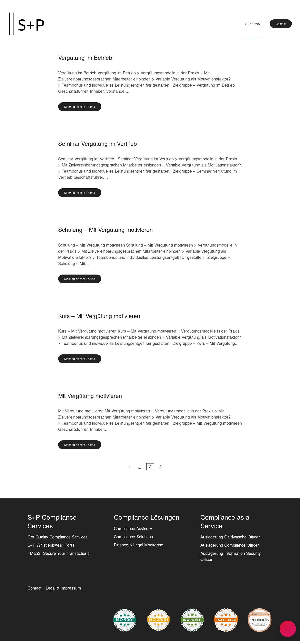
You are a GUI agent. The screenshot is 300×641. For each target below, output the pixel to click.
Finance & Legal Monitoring (138, 545)
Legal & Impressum (63, 588)
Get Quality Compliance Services (58, 537)
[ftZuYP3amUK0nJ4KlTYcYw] (259, 619)
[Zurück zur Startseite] (26, 23)
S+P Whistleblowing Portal (51, 545)
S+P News (252, 24)
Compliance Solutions (133, 536)
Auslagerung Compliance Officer (229, 545)
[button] (288, 629)
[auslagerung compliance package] (158, 619)
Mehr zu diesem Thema (79, 107)
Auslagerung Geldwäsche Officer (230, 537)
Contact (281, 24)
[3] (170, 466)
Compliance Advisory (133, 528)
